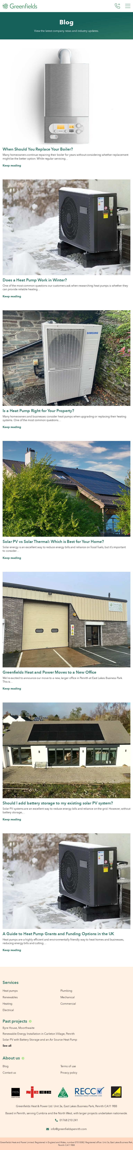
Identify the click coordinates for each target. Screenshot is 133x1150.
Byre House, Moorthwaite (18, 1027)
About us (11, 1057)
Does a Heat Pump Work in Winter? (35, 280)
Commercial (68, 1003)
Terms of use (68, 1066)
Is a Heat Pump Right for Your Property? (38, 410)
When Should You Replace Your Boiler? (38, 149)
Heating (7, 1003)
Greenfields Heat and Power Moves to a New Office (49, 672)
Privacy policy (68, 1072)
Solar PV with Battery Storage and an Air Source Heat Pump (40, 1039)
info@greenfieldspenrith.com (69, 1129)
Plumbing (66, 990)
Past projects (15, 1021)
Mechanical (67, 997)
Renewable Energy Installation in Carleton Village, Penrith (39, 1033)
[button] (127, 6)
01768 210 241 (69, 1120)
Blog (5, 1066)
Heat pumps (10, 990)
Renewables (10, 997)
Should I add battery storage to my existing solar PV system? (58, 803)
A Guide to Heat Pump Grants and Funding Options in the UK (58, 934)
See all (7, 1045)
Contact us (9, 1072)
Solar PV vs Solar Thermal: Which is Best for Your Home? (53, 541)
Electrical (8, 1010)
